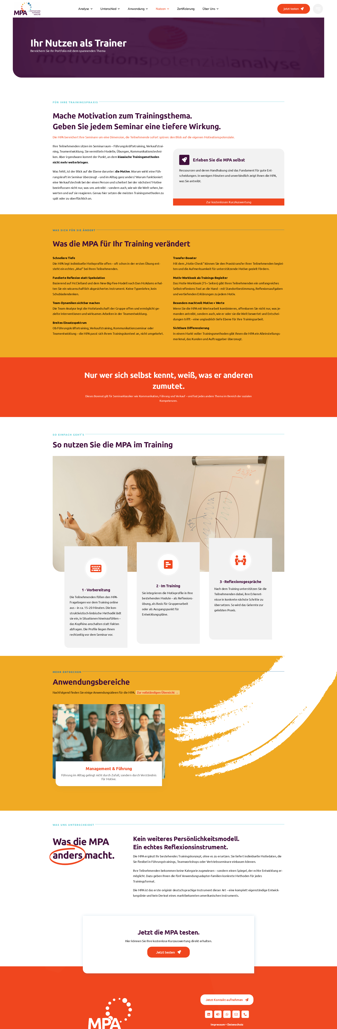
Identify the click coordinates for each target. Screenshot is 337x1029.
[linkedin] (208, 1014)
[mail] (236, 1014)
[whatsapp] (227, 1014)
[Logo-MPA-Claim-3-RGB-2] (27, 4)
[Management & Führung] (109, 707)
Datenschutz (235, 1024)
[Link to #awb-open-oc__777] (318, 9)
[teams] (218, 1014)
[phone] (245, 1014)
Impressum (218, 1024)
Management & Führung (109, 768)
